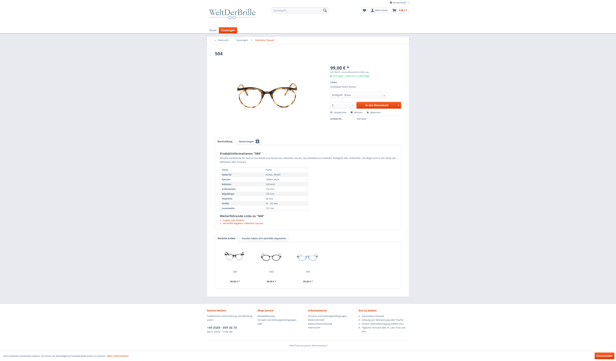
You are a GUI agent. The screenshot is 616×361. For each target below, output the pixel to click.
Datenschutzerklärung (320, 323)
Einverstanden (604, 355)
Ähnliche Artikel (226, 238)
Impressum (314, 327)
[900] (308, 257)
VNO (271, 271)
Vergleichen (339, 112)
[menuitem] (300, 10)
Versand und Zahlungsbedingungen (276, 319)
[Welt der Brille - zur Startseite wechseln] (232, 17)
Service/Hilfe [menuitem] (399, 2)
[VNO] (271, 257)
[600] (235, 257)
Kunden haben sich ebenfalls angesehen (264, 238)
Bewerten (375, 112)
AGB (259, 323)
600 (235, 271)
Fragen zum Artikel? (233, 220)
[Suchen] (325, 10)
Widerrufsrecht (316, 319)
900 (308, 271)
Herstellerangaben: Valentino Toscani (242, 223)
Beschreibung (225, 141)
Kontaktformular (266, 316)
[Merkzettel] (364, 10)
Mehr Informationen (118, 355)
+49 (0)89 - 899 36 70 (222, 328)
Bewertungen (248, 141)
